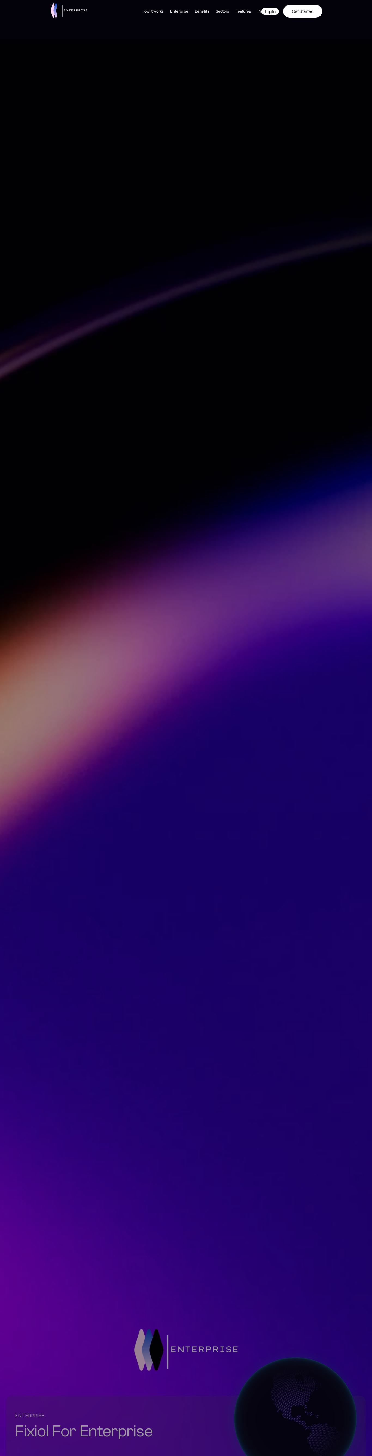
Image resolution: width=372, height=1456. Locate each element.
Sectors (222, 11)
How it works (153, 11)
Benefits (202, 11)
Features (243, 11)
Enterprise (179, 11)
